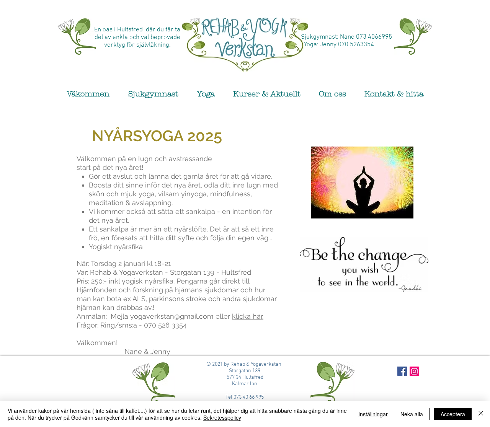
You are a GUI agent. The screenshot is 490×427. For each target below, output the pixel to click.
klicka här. (247, 316)
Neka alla (411, 414)
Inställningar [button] (373, 414)
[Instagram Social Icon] (414, 371)
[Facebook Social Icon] (402, 371)
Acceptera (453, 414)
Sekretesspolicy (222, 417)
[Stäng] (480, 414)
